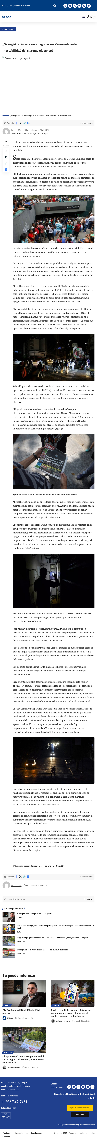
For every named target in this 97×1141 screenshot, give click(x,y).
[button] (54, 5)
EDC (62, 866)
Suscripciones (36, 1133)
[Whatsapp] (89, 6)
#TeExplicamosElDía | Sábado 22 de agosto (34, 913)
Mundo (19, 917)
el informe (36, 712)
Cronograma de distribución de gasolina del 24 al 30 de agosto (42, 950)
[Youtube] (79, 6)
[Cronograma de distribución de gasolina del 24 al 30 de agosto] (9, 953)
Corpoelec (43, 866)
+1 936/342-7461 (14, 1102)
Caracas (34, 866)
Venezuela (8, 29)
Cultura (19, 932)
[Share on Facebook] (16, 123)
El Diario (62, 286)
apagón (27, 866)
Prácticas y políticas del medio (15, 1133)
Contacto (6, 1137)
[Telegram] (84, 6)
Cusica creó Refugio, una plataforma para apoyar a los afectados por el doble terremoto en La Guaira (71, 1013)
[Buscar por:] (46, 899)
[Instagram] (65, 6)
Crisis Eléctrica (54, 866)
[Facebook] (70, 6)
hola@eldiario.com (8, 1108)
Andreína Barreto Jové (63, 1021)
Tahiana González (13, 1067)
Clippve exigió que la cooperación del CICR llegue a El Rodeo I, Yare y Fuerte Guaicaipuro (52, 938)
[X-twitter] (75, 6)
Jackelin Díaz (16, 130)
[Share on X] (20, 123)
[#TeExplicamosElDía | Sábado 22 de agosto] (9, 917)
